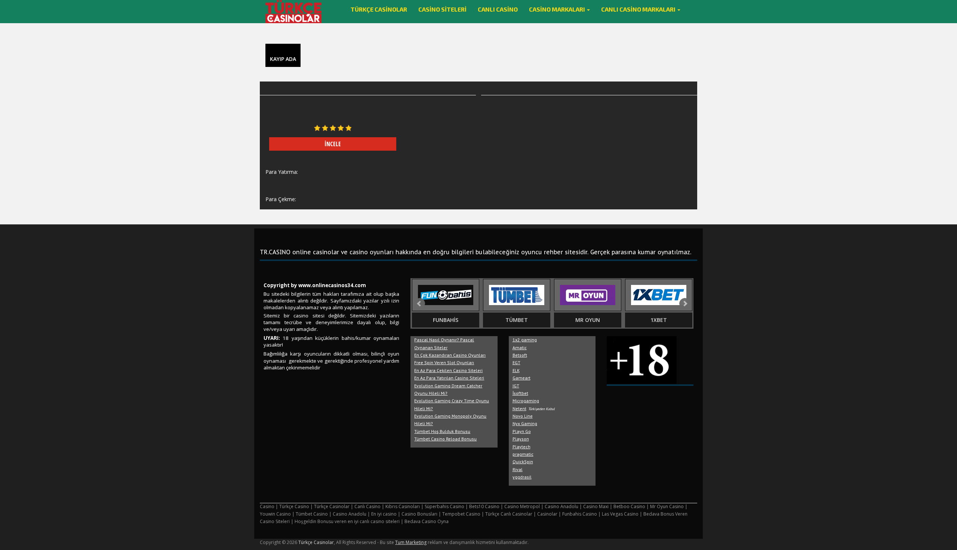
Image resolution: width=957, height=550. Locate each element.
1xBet (658, 319)
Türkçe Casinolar (379, 9)
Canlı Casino (498, 9)
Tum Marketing (411, 542)
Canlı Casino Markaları (639, 9)
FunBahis (445, 319)
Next (684, 303)
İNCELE (332, 144)
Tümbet (516, 319)
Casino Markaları (557, 9)
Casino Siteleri (442, 9)
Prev (419, 303)
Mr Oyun (587, 319)
